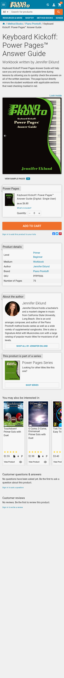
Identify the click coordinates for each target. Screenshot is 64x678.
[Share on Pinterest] (60, 234)
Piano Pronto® (33, 23)
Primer (36, 252)
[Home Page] (3, 23)
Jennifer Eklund (41, 266)
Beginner (37, 257)
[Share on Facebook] (53, 234)
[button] (3, 4)
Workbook (38, 261)
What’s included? (24, 208)
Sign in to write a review (12, 507)
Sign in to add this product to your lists (19, 234)
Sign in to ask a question (13, 488)
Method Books (15, 23)
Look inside (56, 95)
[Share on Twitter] (57, 234)
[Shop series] (12, 370)
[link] (19, 4)
